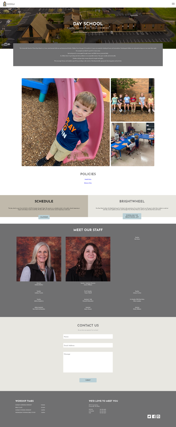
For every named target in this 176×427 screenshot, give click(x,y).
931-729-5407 (103, 412)
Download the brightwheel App (132, 216)
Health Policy (88, 179)
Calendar (44, 217)
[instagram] (158, 416)
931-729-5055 (103, 411)
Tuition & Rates (97, 33)
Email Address (69, 345)
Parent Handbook (80, 33)
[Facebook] (154, 416)
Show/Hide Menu (173, 3)
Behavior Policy (88, 183)
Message (67, 354)
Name (66, 337)
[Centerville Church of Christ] (9, 3)
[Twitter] (149, 416)
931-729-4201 (103, 409)
